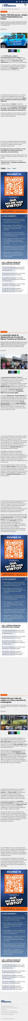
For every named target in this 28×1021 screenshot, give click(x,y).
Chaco (9, 168)
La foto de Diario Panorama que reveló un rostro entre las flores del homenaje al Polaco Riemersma (13, 269)
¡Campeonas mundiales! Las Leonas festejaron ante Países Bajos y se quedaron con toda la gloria (13, 279)
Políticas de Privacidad (7, 1014)
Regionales (4, 11)
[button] (2, 5)
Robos (14, 168)
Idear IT (13, 1018)
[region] (14, 82)
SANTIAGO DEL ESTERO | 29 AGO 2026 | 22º (10, 9)
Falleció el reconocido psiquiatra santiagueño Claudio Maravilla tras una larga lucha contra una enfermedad (12, 290)
